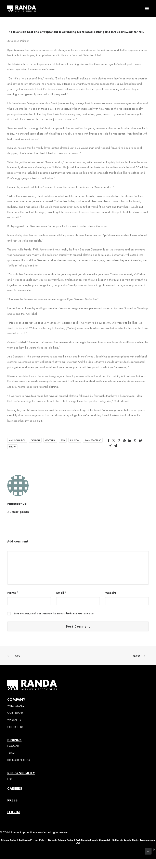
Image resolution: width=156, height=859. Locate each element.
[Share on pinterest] (124, 440)
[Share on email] (115, 445)
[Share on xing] (110, 445)
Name (12, 593)
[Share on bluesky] (140, 440)
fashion (35, 440)
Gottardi (50, 440)
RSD (63, 440)
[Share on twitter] (114, 440)
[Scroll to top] (148, 851)
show (12, 446)
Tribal (11, 753)
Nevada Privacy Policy (60, 839)
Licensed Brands (18, 760)
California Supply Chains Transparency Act (115, 841)
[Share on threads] (119, 440)
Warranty (14, 720)
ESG (9, 779)
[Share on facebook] (108, 440)
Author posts (18, 511)
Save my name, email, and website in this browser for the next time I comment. (54, 613)
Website (110, 593)
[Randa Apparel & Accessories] (21, 8)
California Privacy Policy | (33, 839)
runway (74, 440)
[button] (146, 8)
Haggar (13, 746)
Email (61, 593)
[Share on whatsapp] (135, 440)
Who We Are (15, 705)
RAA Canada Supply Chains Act (93, 839)
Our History (15, 713)
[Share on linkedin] (129, 440)
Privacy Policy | (9, 839)
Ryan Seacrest (93, 440)
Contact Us (15, 727)
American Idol (17, 440)
